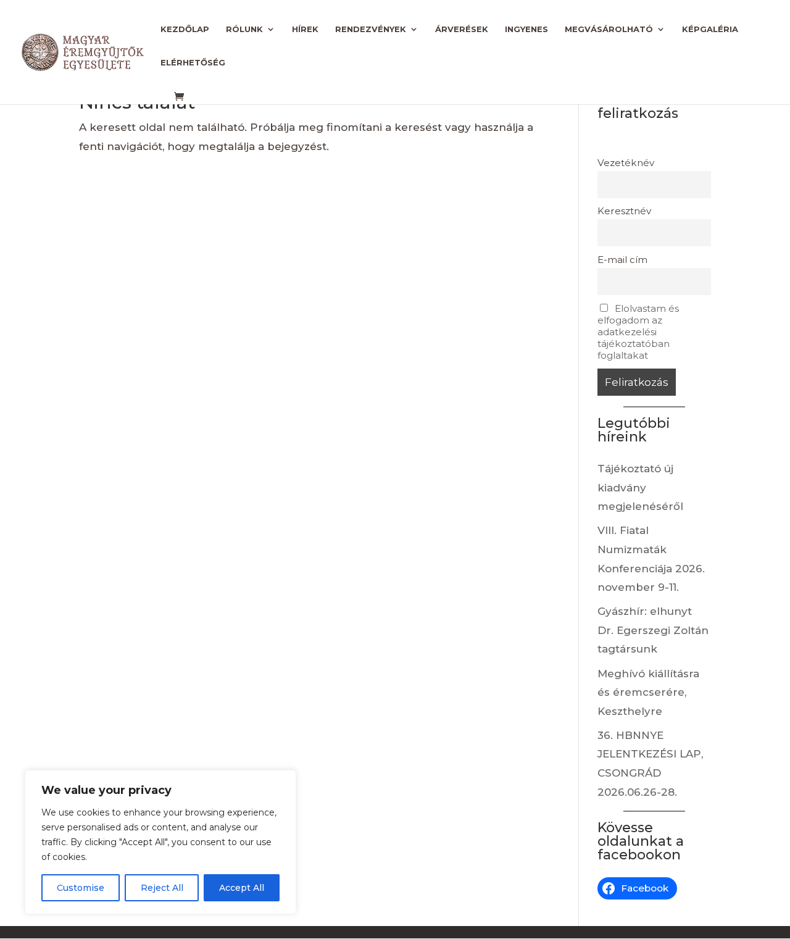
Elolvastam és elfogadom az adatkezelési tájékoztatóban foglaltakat (638, 332)
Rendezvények (370, 29)
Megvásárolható (609, 29)
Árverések (461, 29)
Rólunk (244, 29)
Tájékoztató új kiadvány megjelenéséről (640, 487)
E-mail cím (622, 259)
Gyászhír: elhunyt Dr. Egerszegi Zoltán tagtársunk (653, 630)
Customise (80, 887)
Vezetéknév (625, 163)
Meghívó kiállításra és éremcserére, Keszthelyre (648, 692)
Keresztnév (624, 211)
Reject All (162, 887)
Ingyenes (526, 29)
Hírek (305, 29)
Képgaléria (710, 29)
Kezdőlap (184, 29)
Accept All (241, 887)
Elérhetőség (192, 62)
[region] (160, 842)
